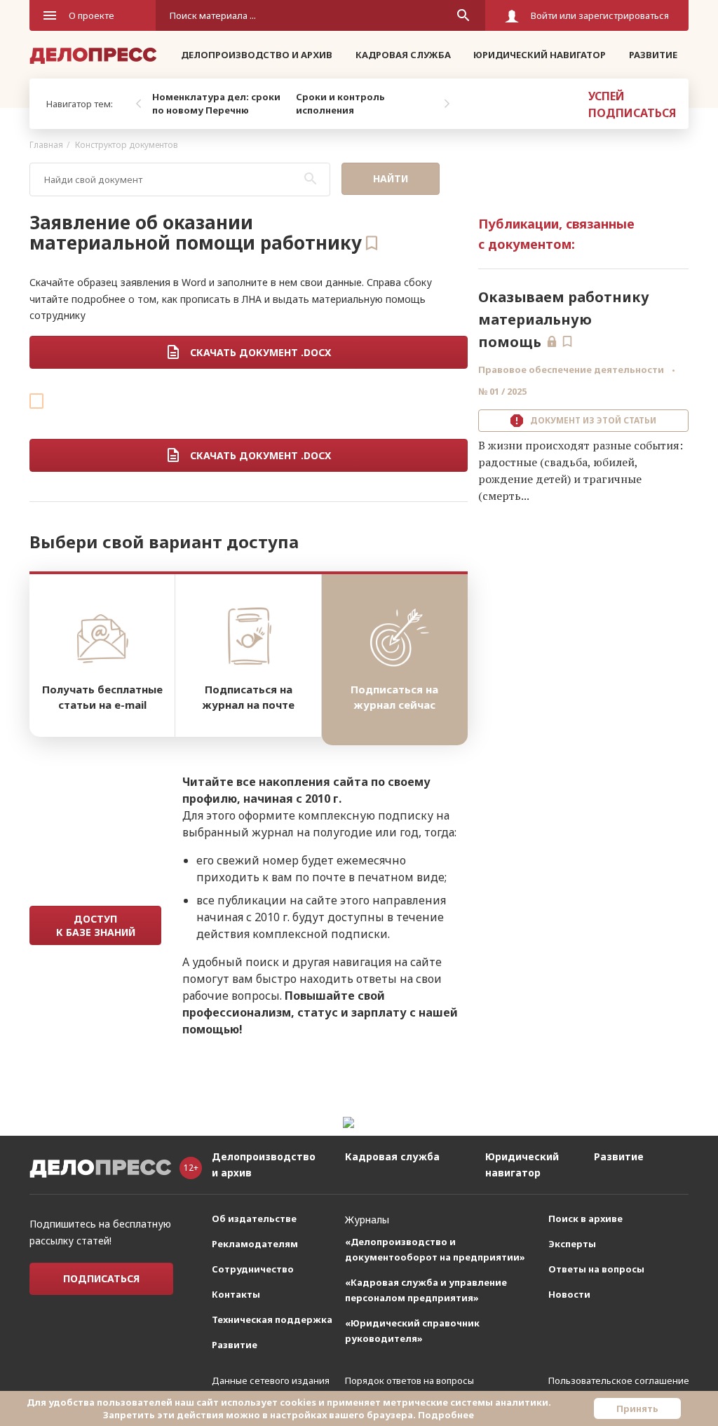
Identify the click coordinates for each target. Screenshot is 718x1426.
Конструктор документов (126, 145)
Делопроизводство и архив (256, 54)
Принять (637, 1408)
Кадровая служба (403, 54)
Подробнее (446, 1414)
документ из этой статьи (591, 420)
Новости (569, 1294)
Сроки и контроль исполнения (340, 103)
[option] (220, 104)
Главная (46, 145)
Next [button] (447, 104)
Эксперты (572, 1243)
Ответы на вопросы (596, 1269)
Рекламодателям (255, 1243)
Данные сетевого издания (271, 1380)
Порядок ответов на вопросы (409, 1380)
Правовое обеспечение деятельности (572, 369)
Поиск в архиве (585, 1218)
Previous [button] (138, 104)
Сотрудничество (253, 1269)
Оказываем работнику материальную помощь (563, 319)
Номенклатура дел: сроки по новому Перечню (216, 103)
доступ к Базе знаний (95, 925)
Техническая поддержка (272, 1319)
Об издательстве (254, 1218)
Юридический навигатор (539, 54)
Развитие (653, 54)
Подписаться (101, 1278)
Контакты (236, 1294)
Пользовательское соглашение (618, 1380)
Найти (390, 178)
